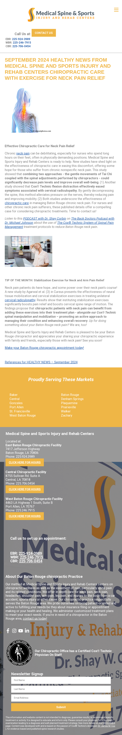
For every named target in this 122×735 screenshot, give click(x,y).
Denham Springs (72, 399)
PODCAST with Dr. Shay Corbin (44, 218)
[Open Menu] (116, 9)
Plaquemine (69, 403)
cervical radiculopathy (20, 300)
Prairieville (68, 407)
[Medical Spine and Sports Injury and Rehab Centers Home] (61, 15)
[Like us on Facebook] (8, 632)
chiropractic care (17, 203)
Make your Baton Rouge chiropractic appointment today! (44, 348)
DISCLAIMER (109, 723)
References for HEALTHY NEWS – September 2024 (41, 362)
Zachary (66, 415)
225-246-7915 (22, 42)
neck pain (23, 153)
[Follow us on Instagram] (14, 632)
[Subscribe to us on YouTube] (20, 632)
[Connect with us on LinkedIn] (27, 632)
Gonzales (16, 403)
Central (15, 399)
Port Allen (17, 407)
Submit (61, 707)
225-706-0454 (21, 46)
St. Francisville (20, 411)
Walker (66, 411)
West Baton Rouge (23, 415)
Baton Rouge (70, 395)
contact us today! (35, 618)
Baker (14, 395)
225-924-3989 (21, 39)
